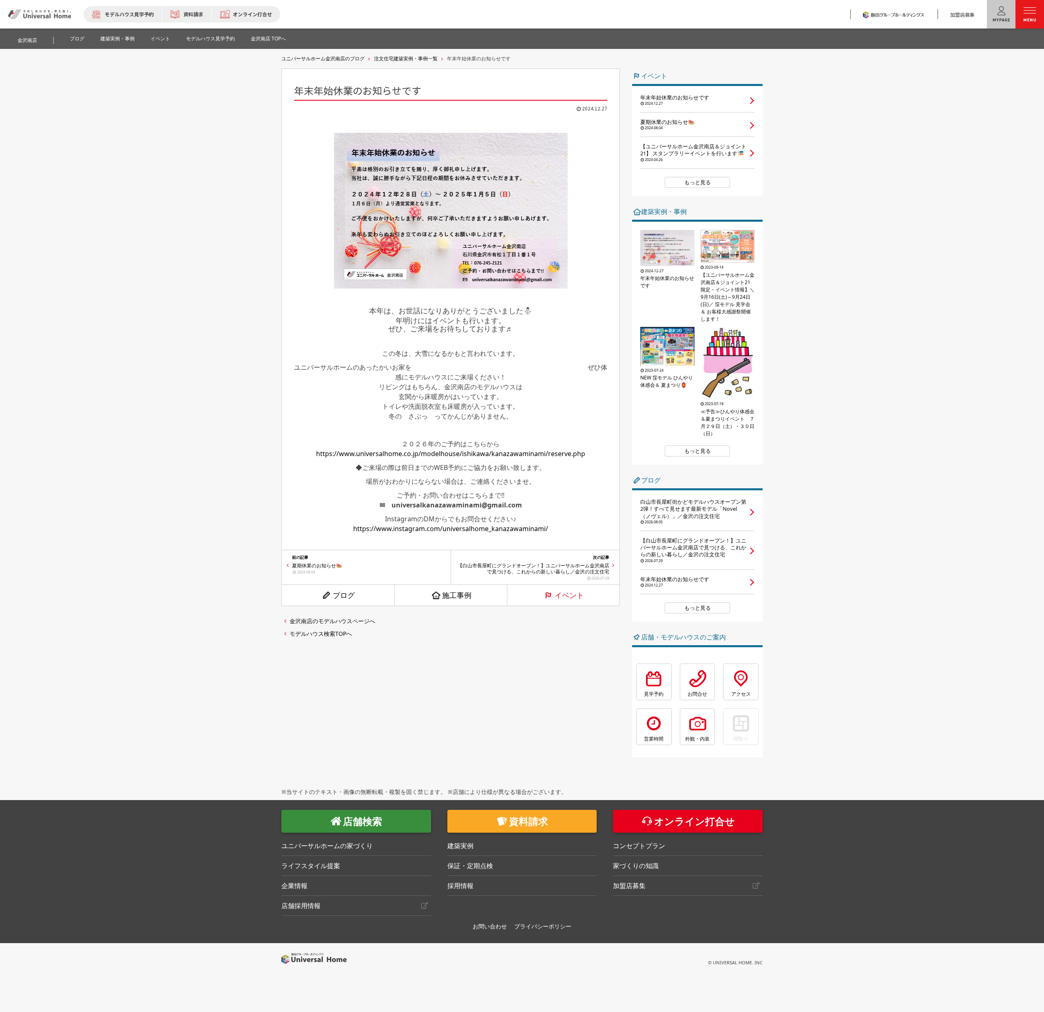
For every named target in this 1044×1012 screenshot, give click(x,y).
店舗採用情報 (301, 905)
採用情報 (460, 885)
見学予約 (654, 693)
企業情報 (294, 885)
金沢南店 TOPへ (268, 38)
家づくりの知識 (636, 865)
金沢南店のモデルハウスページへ (332, 621)
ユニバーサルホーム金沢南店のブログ (323, 58)
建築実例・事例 (117, 38)
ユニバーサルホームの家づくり (327, 845)
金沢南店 (27, 40)
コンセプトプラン (639, 845)
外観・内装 (697, 738)
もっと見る (697, 182)
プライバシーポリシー (542, 926)
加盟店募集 (962, 14)
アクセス (741, 693)
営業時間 (654, 738)
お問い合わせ (490, 926)
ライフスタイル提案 (310, 865)
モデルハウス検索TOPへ (321, 633)
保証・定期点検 (470, 865)
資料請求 (193, 14)
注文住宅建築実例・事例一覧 (406, 58)
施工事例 (456, 595)
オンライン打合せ (252, 14)
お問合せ (697, 693)
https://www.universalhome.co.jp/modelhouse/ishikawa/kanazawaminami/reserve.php (450, 453)
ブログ (77, 38)
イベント (160, 38)
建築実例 (460, 845)
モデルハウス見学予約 (129, 14)
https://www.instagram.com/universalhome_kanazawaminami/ (450, 528)
